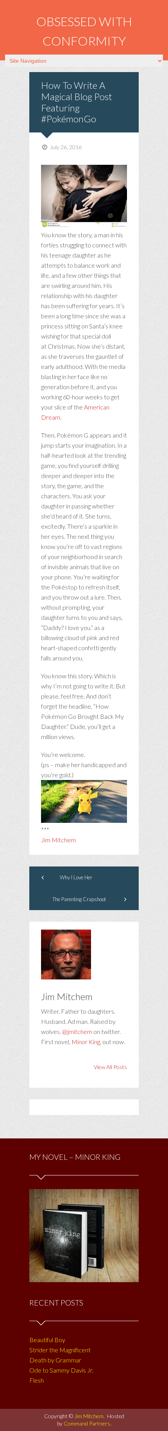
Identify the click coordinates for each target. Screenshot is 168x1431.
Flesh (36, 1380)
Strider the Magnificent (60, 1349)
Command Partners (87, 1423)
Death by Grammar (55, 1360)
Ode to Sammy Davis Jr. (61, 1370)
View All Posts (110, 1067)
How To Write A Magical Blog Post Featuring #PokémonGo (76, 101)
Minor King (85, 1041)
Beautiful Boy (47, 1339)
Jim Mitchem (58, 839)
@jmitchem (77, 1031)
